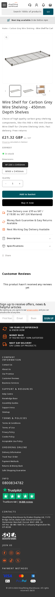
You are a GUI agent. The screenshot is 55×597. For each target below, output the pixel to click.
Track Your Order (10, 457)
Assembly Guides (10, 403)
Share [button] (8, 255)
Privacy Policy (8, 432)
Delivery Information (11, 452)
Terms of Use (8, 428)
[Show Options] (37, 318)
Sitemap (6, 412)
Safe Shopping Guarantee (14, 470)
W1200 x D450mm (15, 164)
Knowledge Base (9, 399)
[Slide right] (49, 91)
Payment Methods (10, 461)
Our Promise (8, 374)
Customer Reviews (10, 378)
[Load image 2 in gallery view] (28, 91)
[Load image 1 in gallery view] (15, 91)
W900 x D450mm (14, 171)
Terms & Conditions (11, 423)
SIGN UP (49, 318)
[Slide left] (5, 91)
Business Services (10, 383)
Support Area (8, 408)
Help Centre (7, 394)
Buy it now (27, 202)
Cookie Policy (8, 437)
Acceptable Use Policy (12, 441)
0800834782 (13, 482)
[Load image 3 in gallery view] (41, 91)
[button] (4, 5)
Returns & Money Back (12, 466)
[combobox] (22, 12)
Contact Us (7, 365)
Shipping (6, 142)
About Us (6, 369)
